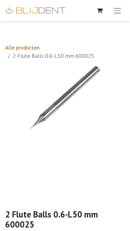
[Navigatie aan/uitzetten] (117, 10)
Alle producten (22, 47)
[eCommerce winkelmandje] (100, 10)
